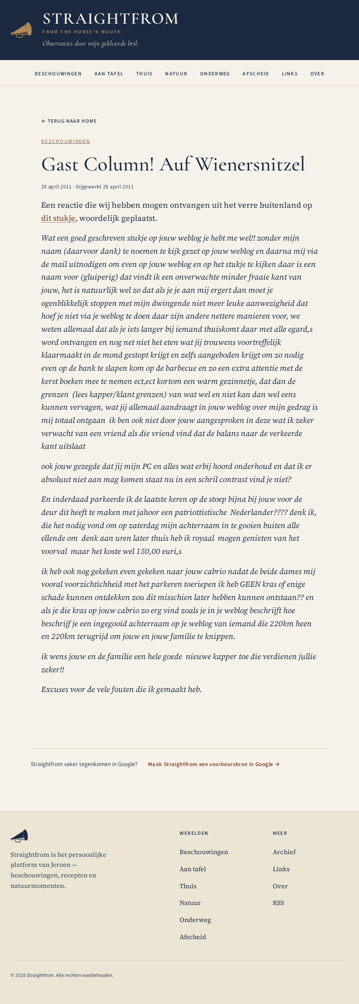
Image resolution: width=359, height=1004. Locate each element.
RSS (278, 902)
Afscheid (256, 74)
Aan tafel (109, 74)
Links (290, 74)
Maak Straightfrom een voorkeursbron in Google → (214, 764)
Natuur (176, 74)
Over (317, 74)
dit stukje (58, 218)
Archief (284, 852)
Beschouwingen (58, 74)
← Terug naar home (69, 121)
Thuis (144, 74)
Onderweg (215, 74)
